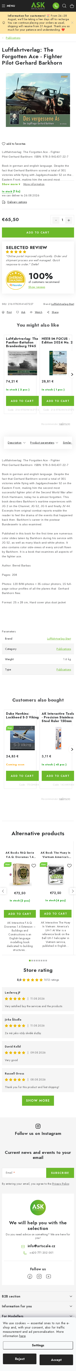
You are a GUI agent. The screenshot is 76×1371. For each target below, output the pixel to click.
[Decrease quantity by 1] (55, 220)
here (22, 1336)
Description (15, 443)
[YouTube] (48, 1276)
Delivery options (17, 202)
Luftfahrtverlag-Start (62, 304)
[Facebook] (29, 1276)
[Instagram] (39, 1276)
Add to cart (38, 232)
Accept (56, 1360)
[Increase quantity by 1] (68, 220)
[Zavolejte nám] (56, 6)
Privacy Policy (60, 1184)
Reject (20, 1359)
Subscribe (60, 1173)
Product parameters (42, 443)
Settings (38, 1345)
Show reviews (36, 287)
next (73, 891)
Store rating (38, 970)
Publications (64, 649)
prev (3, 891)
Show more (38, 1100)
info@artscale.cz (41, 1246)
